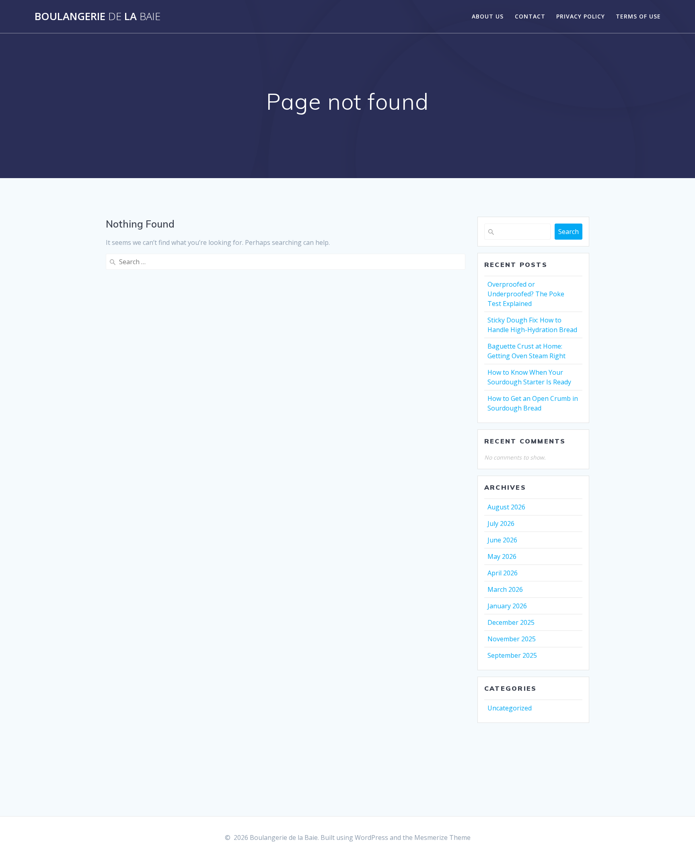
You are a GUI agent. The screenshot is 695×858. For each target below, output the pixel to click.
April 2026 (502, 573)
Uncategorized (509, 708)
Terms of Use (638, 16)
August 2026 (506, 507)
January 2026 (507, 605)
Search (568, 231)
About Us (488, 16)
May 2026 (501, 556)
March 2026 (505, 589)
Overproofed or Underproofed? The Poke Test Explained (525, 294)
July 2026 (500, 523)
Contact (530, 16)
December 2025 (511, 622)
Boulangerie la (97, 16)
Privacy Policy (580, 16)
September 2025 (512, 655)
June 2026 (502, 540)
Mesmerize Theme (442, 837)
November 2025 (511, 638)
